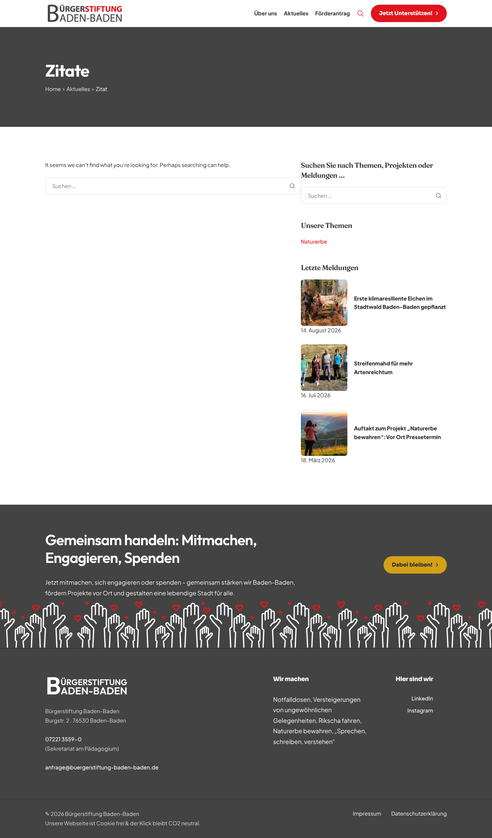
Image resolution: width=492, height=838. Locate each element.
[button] (409, 13)
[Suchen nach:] (173, 185)
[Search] (360, 13)
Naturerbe (314, 241)
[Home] (85, 12)
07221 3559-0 (63, 739)
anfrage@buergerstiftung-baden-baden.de (102, 767)
